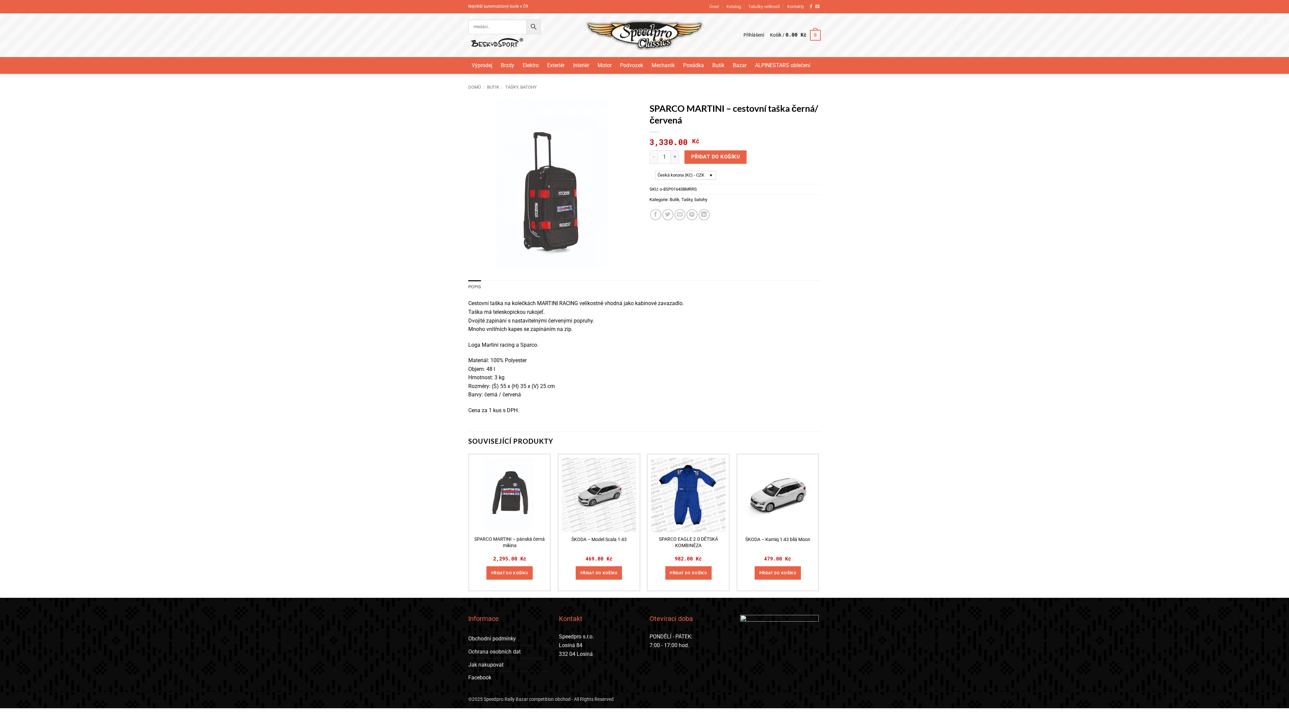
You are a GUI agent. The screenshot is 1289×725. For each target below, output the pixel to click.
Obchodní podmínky (492, 638)
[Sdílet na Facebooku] (655, 214)
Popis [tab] (474, 286)
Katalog (733, 6)
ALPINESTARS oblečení (782, 65)
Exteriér (556, 65)
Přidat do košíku (715, 157)
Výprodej (482, 65)
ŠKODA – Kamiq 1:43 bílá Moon (777, 539)
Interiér (581, 65)
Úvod (714, 6)
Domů (474, 87)
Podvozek (631, 65)
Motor (605, 65)
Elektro (531, 65)
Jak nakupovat (486, 665)
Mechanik (663, 65)
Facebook (479, 677)
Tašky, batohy (521, 87)
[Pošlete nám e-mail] (817, 6)
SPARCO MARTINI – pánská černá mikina (509, 542)
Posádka (693, 65)
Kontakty (795, 6)
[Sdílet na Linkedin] (704, 214)
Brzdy (507, 65)
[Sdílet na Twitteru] (667, 214)
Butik (718, 65)
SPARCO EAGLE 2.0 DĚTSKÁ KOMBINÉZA (688, 542)
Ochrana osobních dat (494, 651)
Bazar (740, 65)
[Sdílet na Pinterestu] (692, 214)
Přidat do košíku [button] (509, 573)
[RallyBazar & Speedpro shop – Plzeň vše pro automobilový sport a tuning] (645, 35)
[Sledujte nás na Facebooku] (811, 6)
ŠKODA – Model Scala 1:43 (599, 539)
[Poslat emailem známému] (679, 214)
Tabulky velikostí (764, 6)
